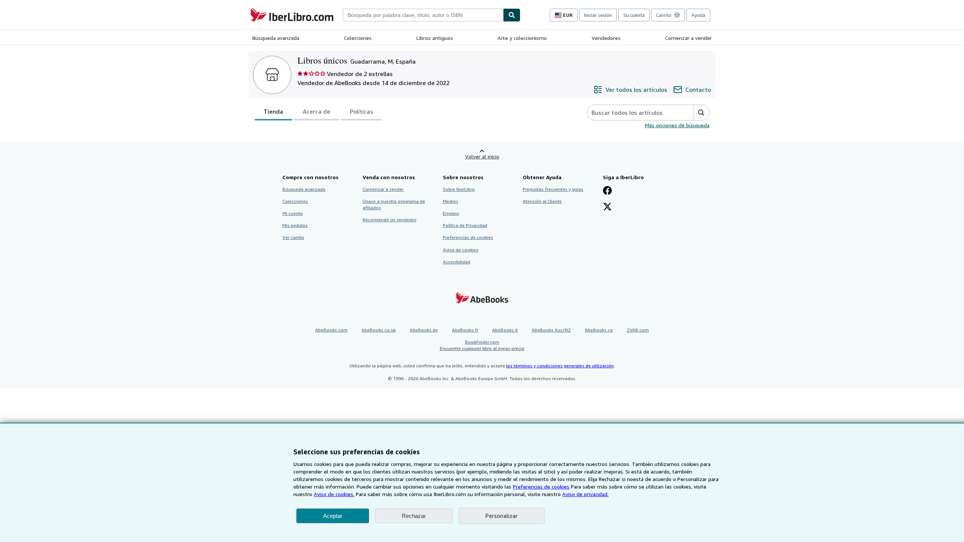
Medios (450, 201)
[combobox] (423, 15)
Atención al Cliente (542, 201)
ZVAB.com (638, 330)
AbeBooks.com (331, 330)
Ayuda (698, 15)
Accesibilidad (456, 262)
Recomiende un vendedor (389, 219)
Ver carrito (293, 237)
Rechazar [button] (414, 516)
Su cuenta (634, 15)
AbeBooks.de (424, 330)
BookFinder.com (482, 345)
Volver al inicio (482, 156)
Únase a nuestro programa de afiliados (394, 204)
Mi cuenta (292, 213)
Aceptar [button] (332, 516)
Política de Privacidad (465, 225)
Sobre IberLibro (459, 189)
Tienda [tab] (273, 111)
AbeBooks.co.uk (379, 330)
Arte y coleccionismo (522, 38)
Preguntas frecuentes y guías (553, 189)
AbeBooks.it (505, 330)
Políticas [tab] (361, 111)
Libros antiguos (434, 38)
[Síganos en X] (607, 207)
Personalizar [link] (501, 515)
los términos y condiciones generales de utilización (560, 365)
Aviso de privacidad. (585, 494)
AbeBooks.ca (599, 330)
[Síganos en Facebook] (607, 191)
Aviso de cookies (461, 250)
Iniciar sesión (598, 15)
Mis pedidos (295, 225)
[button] (701, 112)
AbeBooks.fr (465, 330)
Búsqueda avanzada (275, 38)
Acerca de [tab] (316, 111)
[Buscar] (511, 15)
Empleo (451, 213)
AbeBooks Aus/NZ (551, 330)
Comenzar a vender (688, 38)
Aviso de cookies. (334, 494)
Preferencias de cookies (541, 486)
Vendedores (606, 38)
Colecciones (358, 38)
